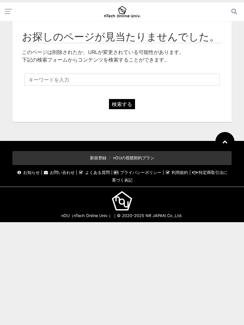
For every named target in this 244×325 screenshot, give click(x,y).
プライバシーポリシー (141, 172)
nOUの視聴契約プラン (133, 158)
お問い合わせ (62, 172)
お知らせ (31, 172)
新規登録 (98, 158)
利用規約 (179, 172)
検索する (122, 104)
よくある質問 (97, 172)
